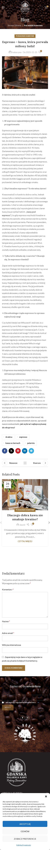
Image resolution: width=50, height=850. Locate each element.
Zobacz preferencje (25, 839)
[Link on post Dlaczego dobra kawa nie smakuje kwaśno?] (25, 494)
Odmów (25, 831)
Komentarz (8, 589)
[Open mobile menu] (3, 7)
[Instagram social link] (27, 718)
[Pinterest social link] (18, 451)
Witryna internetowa (11, 645)
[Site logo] (25, 7)
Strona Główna (14, 25)
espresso (23, 437)
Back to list (25, 463)
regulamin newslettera (25, 702)
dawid (22, 524)
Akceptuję (25, 824)
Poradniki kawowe (33, 25)
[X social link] (11, 451)
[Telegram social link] (31, 451)
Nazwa (6, 621)
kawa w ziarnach (12, 443)
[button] (46, 796)
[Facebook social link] (4, 451)
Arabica (8, 437)
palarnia (31, 443)
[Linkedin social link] (24, 451)
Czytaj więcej (25, 541)
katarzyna (16, 52)
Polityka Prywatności (23, 845)
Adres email (8, 633)
